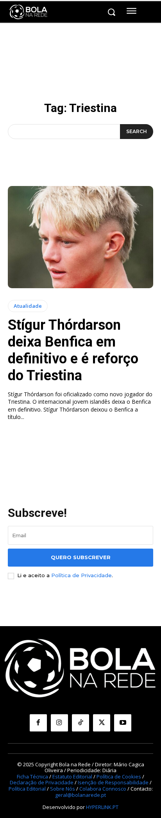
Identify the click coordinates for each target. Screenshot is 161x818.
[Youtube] (122, 722)
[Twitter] (101, 722)
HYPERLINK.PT (102, 807)
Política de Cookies (119, 776)
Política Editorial (27, 788)
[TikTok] (80, 722)
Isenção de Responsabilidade (113, 782)
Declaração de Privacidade (41, 782)
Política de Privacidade (81, 575)
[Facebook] (38, 722)
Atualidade (28, 305)
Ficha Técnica (32, 776)
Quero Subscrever (81, 557)
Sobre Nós (62, 788)
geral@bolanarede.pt (80, 794)
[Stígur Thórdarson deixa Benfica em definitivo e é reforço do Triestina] (80, 237)
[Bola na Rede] (28, 12)
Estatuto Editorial (72, 776)
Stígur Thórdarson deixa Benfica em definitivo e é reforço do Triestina (73, 350)
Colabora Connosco (102, 788)
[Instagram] (59, 722)
